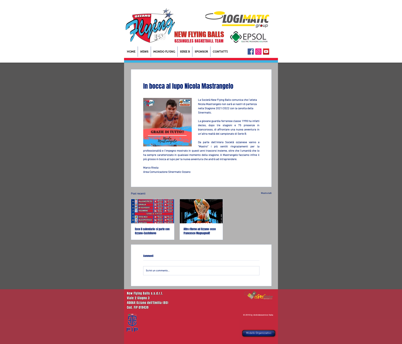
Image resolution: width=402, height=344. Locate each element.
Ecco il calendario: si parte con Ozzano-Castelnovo (152, 231)
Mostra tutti (266, 193)
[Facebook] (251, 51)
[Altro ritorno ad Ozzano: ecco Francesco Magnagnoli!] (201, 211)
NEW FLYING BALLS (199, 34)
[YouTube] (266, 51)
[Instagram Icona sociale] (258, 51)
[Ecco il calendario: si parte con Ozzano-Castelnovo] (152, 211)
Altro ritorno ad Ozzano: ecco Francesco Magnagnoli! (200, 231)
